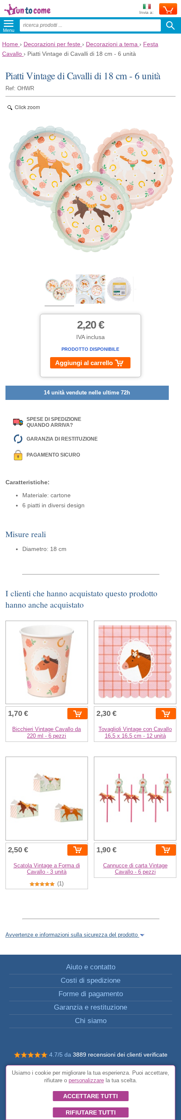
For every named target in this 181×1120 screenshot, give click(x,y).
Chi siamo (90, 1021)
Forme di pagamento (91, 994)
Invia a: (146, 12)
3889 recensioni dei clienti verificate (120, 1054)
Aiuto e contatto (90, 967)
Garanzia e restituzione (90, 1007)
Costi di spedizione (90, 980)
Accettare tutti (90, 1096)
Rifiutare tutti (91, 1112)
